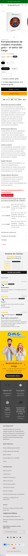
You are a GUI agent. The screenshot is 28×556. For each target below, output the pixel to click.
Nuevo (4, 461)
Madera (14, 68)
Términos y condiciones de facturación (10, 498)
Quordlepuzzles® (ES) (16, 551)
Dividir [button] (4, 244)
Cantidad (3, 72)
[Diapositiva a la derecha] (17, 37)
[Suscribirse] (23, 532)
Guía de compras (8, 491)
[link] (7, 385)
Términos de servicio (9, 487)
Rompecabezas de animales (11, 451)
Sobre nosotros (7, 470)
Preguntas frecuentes (9, 477)
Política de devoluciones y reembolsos (14, 494)
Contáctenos (6, 474)
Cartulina (5, 68)
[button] (2, 5)
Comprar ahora (14, 93)
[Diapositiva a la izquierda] (10, 37)
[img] (4, 282)
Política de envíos (8, 481)
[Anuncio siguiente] (25, 1)
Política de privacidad (9, 484)
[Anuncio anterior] (2, 1)
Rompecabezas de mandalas (11, 458)
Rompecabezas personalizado (11, 448)
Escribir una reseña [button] (14, 272)
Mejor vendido (7, 454)
